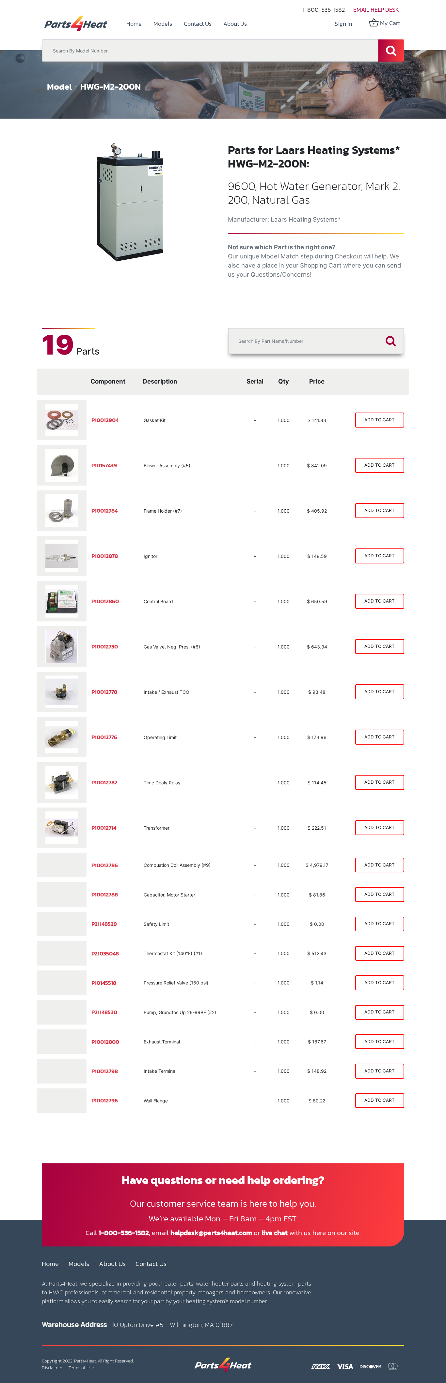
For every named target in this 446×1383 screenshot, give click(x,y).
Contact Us (151, 1264)
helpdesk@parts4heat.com (211, 1233)
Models (79, 1264)
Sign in (343, 23)
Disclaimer (52, 1367)
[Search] (391, 50)
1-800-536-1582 (324, 9)
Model (59, 86)
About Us (112, 1264)
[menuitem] (134, 24)
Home (50, 1264)
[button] (55, 208)
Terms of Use (81, 1367)
